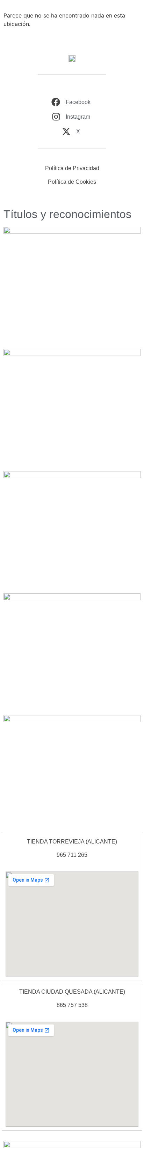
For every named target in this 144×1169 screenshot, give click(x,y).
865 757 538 (72, 1005)
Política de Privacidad (72, 168)
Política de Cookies (72, 182)
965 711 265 (72, 855)
